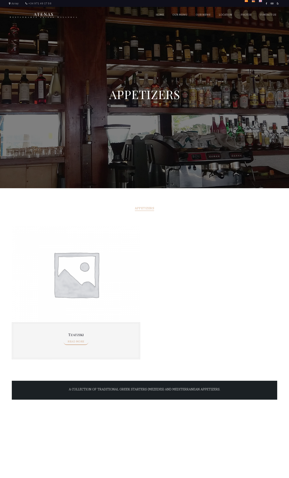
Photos (246, 14)
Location (225, 14)
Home (160, 14)
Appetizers (144, 208)
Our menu (179, 14)
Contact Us (268, 14)
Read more (76, 341)
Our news (203, 14)
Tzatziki (76, 334)
